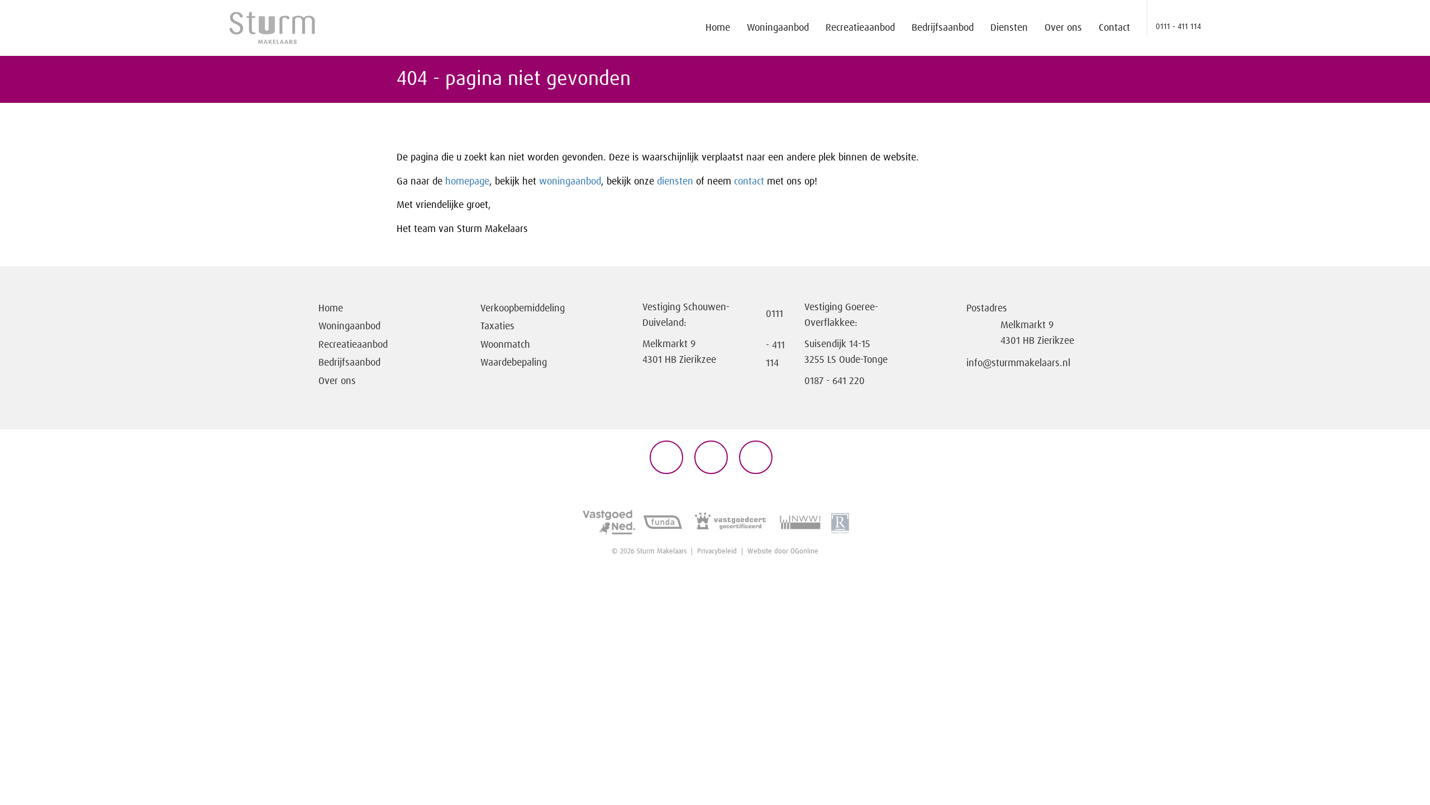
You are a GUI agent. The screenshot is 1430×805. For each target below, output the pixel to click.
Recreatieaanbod (860, 28)
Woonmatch (505, 345)
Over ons (1063, 28)
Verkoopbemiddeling (522, 309)
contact (750, 182)
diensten (676, 182)
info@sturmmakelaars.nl (1018, 363)
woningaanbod (570, 182)
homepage (467, 182)
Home (718, 28)
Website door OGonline (782, 551)
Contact (1114, 28)
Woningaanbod (778, 28)
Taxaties (497, 326)
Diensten (1009, 28)
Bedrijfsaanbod (943, 28)
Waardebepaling (513, 363)
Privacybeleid (717, 551)
